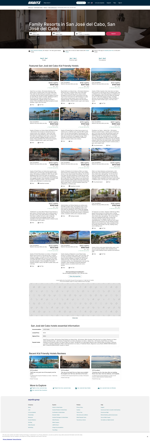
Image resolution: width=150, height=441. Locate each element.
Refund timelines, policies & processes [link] (109, 414)
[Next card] (120, 59)
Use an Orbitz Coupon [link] (105, 417)
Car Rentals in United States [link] (58, 412)
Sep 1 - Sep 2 (73, 58)
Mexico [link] (45, 7)
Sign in (120, 2)
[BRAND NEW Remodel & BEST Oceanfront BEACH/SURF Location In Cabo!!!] (106, 250)
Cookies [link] (78, 409)
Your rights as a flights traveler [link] (107, 419)
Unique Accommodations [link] (57, 427)
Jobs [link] (29, 409)
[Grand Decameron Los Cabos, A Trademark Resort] (44, 250)
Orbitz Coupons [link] (55, 422)
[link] (41, 388)
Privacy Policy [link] (80, 407)
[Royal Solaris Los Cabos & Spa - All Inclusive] (75, 87)
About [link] (29, 407)
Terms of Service (17, 439)
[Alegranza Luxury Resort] (75, 250)
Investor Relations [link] (32, 419)
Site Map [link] (30, 422)
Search (113, 33)
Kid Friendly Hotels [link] (38, 7)
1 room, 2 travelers (84, 34)
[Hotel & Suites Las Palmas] (75, 209)
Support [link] (102, 407)
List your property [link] (32, 412)
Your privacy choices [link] (81, 419)
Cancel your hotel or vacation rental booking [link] (110, 409)
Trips (114, 2)
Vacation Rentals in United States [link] (59, 409)
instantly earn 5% (108, 50)
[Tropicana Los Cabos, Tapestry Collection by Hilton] (106, 209)
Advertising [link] (30, 427)
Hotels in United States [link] (57, 407)
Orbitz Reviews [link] (55, 419)
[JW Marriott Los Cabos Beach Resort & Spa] (44, 209)
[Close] (147, 436)
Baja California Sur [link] (53, 7)
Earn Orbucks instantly (36, 50)
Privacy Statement (7, 439)
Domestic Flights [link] (56, 414)
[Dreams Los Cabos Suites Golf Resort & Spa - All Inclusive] (44, 127)
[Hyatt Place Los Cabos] (44, 168)
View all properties (75, 276)
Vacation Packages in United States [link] (60, 417)
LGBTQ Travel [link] (55, 424)
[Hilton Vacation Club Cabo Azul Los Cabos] (106, 87)
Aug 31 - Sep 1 (44, 58)
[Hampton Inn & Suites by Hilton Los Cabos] (75, 168)
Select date (35, 34)
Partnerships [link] (31, 414)
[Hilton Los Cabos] (106, 168)
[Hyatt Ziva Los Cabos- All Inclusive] (44, 87)
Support (109, 2)
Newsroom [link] (30, 417)
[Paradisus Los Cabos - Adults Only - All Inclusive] (106, 127)
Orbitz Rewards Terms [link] (81, 417)
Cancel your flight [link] (105, 412)
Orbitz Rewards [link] (31, 424)
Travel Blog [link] (54, 429)
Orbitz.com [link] (30, 7)
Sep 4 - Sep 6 (102, 58)
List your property (99, 2)
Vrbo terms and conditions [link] (82, 414)
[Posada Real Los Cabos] (75, 127)
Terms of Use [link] (79, 412)
